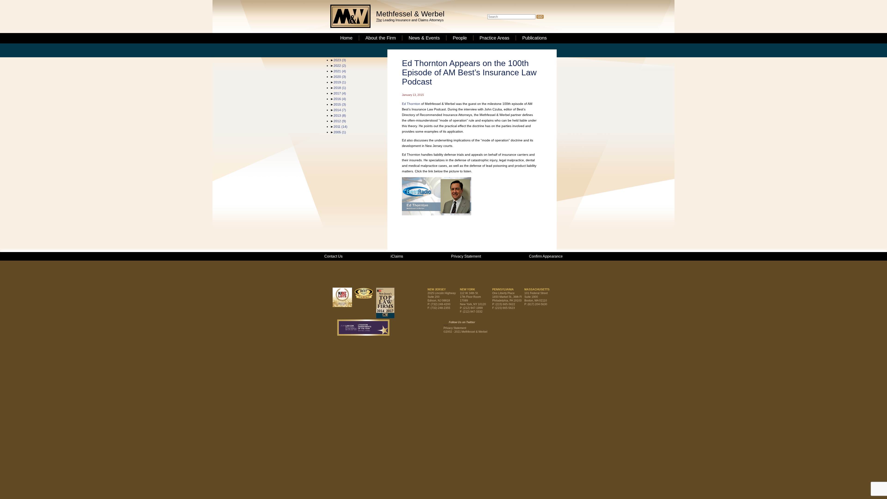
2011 (340, 126)
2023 (340, 60)
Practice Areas (494, 37)
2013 (340, 115)
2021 (340, 71)
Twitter (446, 322)
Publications (534, 37)
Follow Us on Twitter (462, 322)
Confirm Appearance (546, 256)
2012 (340, 121)
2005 (340, 132)
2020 (340, 77)
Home (346, 37)
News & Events (424, 37)
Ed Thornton (411, 104)
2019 (340, 82)
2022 (340, 65)
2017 (340, 93)
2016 (340, 99)
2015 (340, 104)
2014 (340, 110)
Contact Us (333, 256)
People (460, 37)
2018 (340, 88)
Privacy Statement (466, 256)
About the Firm (380, 37)
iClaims (397, 256)
